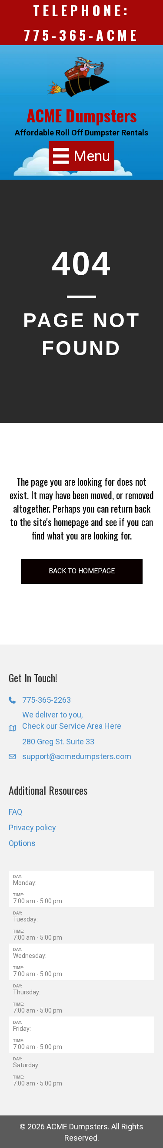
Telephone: (81, 10)
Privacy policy (32, 827)
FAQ (15, 811)
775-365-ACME (81, 35)
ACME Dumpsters (82, 115)
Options (22, 843)
